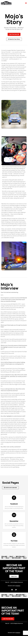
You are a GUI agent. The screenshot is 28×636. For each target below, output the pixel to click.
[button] (26, 3)
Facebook (14, 504)
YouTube (14, 541)
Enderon (18, 585)
